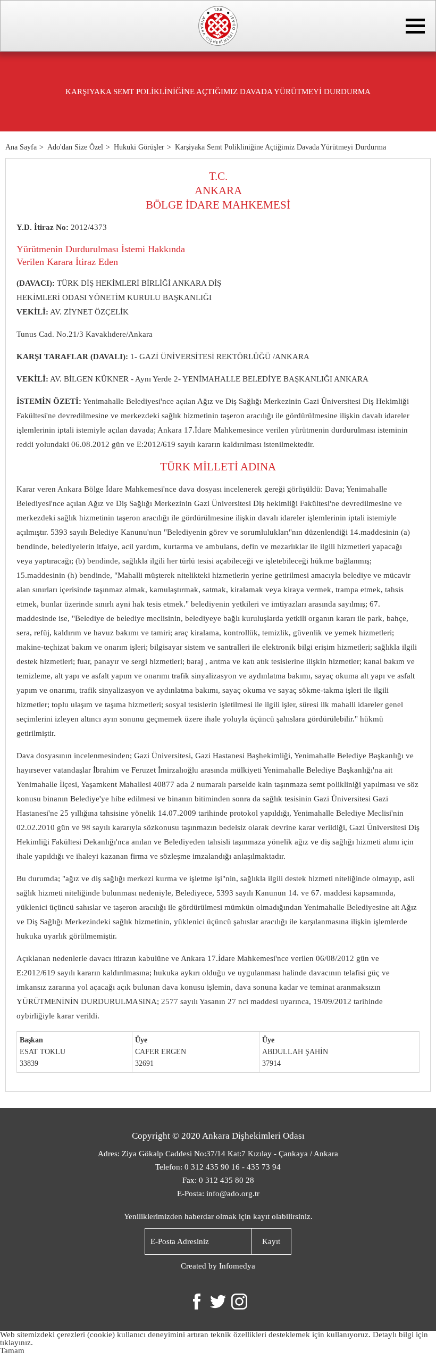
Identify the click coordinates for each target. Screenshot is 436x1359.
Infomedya (237, 1266)
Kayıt (271, 1241)
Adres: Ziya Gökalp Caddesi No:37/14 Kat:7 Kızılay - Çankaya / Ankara (218, 1153)
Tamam (12, 1350)
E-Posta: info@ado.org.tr (218, 1193)
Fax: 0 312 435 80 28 (218, 1180)
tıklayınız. (16, 1342)
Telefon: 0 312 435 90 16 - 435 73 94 (218, 1167)
